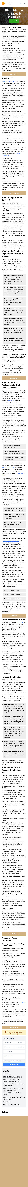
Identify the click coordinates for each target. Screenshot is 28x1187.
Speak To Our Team (14, 934)
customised (22, 1002)
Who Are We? (7, 1074)
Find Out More (14, 193)
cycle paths (20, 622)
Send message (14, 1064)
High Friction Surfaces (9, 81)
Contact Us (14, 21)
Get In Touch (14, 74)
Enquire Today (14, 1027)
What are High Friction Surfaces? (12, 1076)
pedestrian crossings (8, 467)
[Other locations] (20, 3)
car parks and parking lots (11, 541)
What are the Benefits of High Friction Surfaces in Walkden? (12, 1080)
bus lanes (11, 400)
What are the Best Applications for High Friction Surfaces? (13, 1089)
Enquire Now (14, 378)
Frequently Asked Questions (11, 1104)
